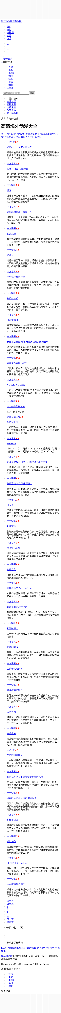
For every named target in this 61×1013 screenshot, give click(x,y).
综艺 (9, 38)
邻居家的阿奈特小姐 (17, 607)
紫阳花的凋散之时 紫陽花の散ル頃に (25, 134)
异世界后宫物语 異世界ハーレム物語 (22, 137)
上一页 (10, 903)
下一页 (10, 919)
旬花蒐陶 (11, 526)
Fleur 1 (10, 505)
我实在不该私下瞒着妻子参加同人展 (25, 776)
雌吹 (9, 190)
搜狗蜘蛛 (32, 948)
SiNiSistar (11, 443)
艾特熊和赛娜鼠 (15, 755)
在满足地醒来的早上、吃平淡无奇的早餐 (27, 462)
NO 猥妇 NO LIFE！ (17, 385)
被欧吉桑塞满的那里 (17, 363)
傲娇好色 (11, 841)
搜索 (32, 93)
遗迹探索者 (12, 320)
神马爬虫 (23, 948)
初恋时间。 (12, 628)
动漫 (9, 35)
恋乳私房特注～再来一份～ (20, 212)
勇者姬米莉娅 (13, 548)
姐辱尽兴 (11, 569)
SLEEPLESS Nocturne (17, 863)
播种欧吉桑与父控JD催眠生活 (22, 798)
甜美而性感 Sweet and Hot (19, 588)
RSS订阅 (5, 948)
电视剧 (10, 32)
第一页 (10, 900)
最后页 (10, 922)
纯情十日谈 (12, 820)
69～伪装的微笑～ (16, 406)
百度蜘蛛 (14, 948)
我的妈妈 (11, 233)
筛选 (4, 134)
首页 (9, 26)
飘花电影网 (6, 21)
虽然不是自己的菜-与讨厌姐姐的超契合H (27, 341)
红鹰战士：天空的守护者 (19, 147)
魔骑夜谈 (11, 733)
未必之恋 (11, 712)
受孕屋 (10, 255)
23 (8, 916)
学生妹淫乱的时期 (16, 277)
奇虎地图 (41, 948)
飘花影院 (17, 21)
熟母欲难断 (12, 298)
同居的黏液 (12, 647)
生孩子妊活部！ (15, 668)
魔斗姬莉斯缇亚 (15, 690)
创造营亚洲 (12, 422)
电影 (9, 29)
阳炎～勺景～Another (17, 169)
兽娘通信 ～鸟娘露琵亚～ (19, 483)
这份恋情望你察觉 (16, 884)
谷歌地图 (50, 948)
